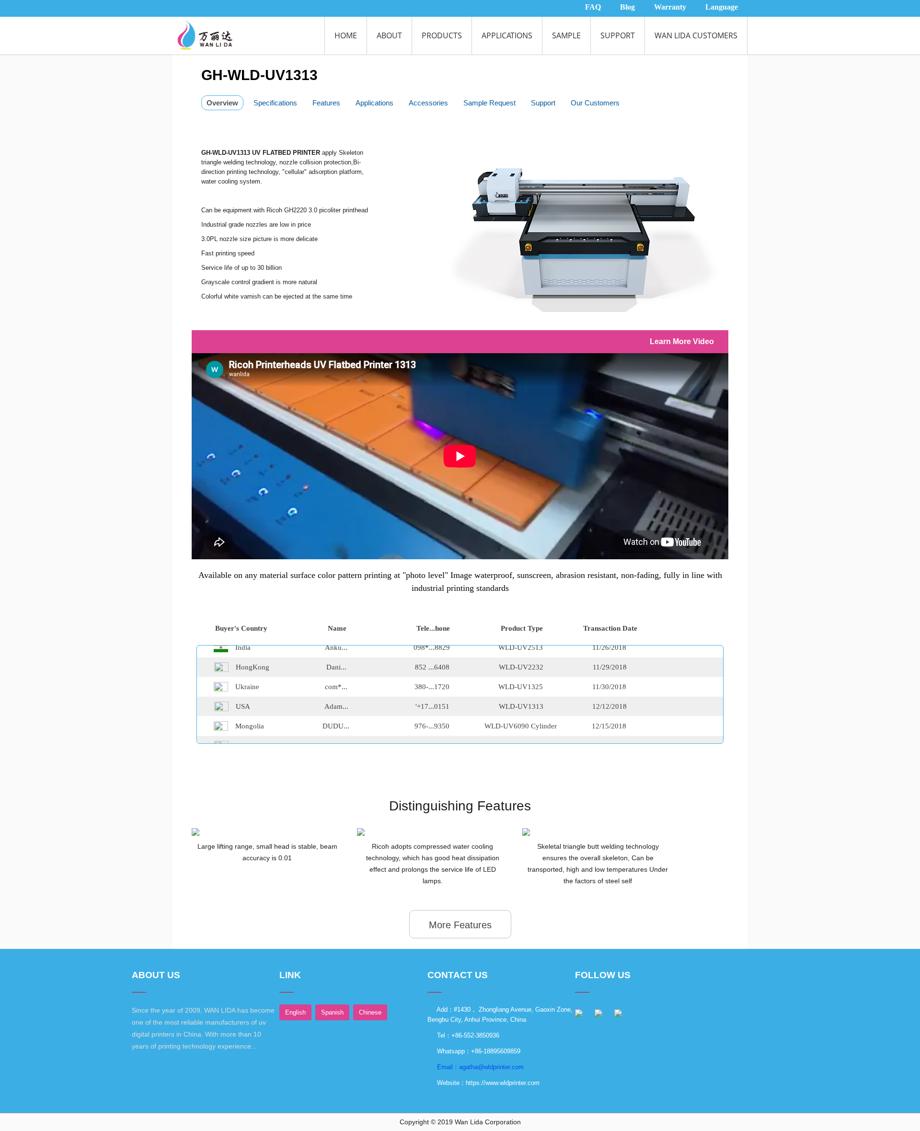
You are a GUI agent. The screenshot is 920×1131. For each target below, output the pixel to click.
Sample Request (489, 103)
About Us (156, 975)
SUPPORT (617, 35)
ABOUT (389, 35)
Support (543, 103)
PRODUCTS (442, 35)
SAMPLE (566, 35)
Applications (374, 103)
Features (326, 103)
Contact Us (457, 975)
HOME (345, 35)
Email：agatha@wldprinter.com (479, 1067)
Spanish (332, 1012)
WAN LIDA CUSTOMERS (696, 35)
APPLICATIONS (507, 35)
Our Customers (595, 103)
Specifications (275, 103)
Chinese (370, 1012)
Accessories (428, 103)
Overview (222, 103)
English (295, 1012)
